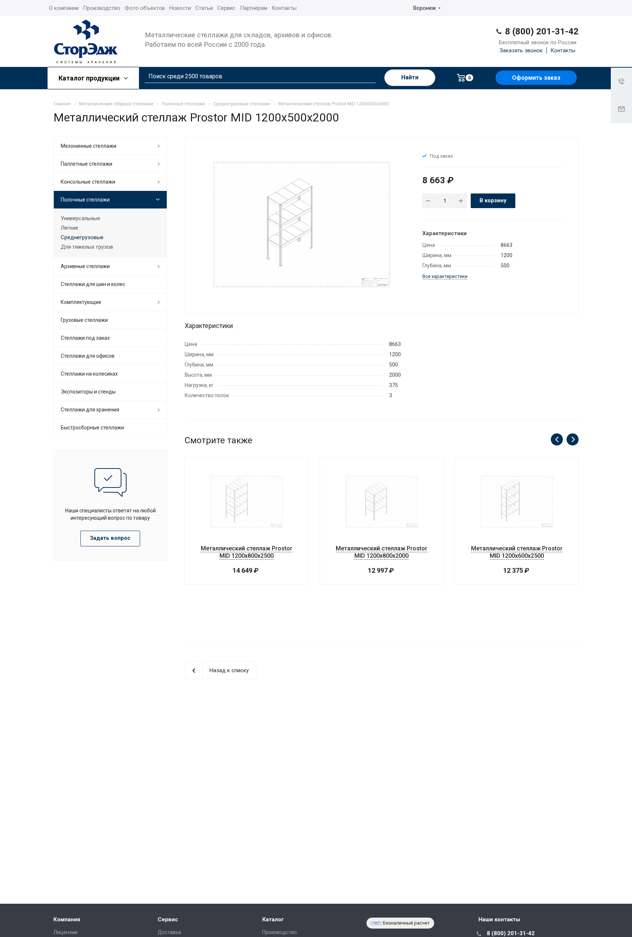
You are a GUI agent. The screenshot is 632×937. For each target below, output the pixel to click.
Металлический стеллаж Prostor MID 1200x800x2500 (246, 552)
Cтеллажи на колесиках (89, 374)
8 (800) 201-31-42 (542, 31)
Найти (409, 77)
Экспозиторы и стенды (88, 392)
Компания (66, 919)
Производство (101, 8)
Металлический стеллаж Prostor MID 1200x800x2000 (381, 552)
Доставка (169, 932)
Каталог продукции (90, 78)
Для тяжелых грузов (87, 247)
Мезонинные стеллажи (88, 146)
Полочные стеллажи (85, 200)
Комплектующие (81, 302)
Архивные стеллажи (85, 266)
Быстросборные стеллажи (92, 427)
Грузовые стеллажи (84, 320)
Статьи (204, 8)
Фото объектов (145, 8)
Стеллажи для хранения (90, 410)
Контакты (284, 8)
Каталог (273, 919)
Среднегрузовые (82, 237)
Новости (180, 8)
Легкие (69, 228)
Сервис (226, 8)
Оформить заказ (536, 77)
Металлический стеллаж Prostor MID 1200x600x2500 (517, 552)
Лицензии (65, 932)
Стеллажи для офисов (87, 356)
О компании (64, 8)
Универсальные (80, 218)
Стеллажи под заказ (85, 338)
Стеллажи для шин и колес (93, 284)
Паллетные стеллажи (86, 164)
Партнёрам (253, 8)
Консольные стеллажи (88, 182)
